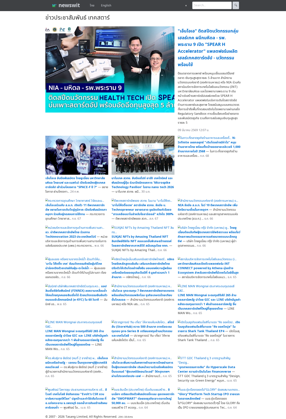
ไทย (92, 5)
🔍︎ (235, 5)
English (106, 5)
